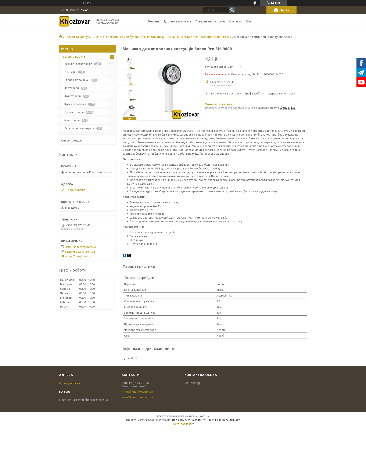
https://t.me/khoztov (78, 256)
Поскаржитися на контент (188, 420)
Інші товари (72, 120)
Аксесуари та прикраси (79, 128)
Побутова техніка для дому (145, 37)
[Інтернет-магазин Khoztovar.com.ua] (75, 21)
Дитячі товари (74, 112)
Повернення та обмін (210, 21)
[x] (129, 256)
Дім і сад (70, 71)
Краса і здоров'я (75, 104)
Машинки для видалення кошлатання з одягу (199, 37)
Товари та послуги (78, 37)
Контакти (235, 21)
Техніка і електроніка (108, 37)
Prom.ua (204, 416)
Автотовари (72, 95)
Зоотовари (71, 87)
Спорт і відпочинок (76, 79)
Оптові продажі (71, 140)
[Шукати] (232, 9)
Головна (153, 21)
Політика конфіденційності (223, 420)
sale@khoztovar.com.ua (80, 251)
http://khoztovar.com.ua (80, 246)
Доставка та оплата (177, 21)
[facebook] (124, 256)
